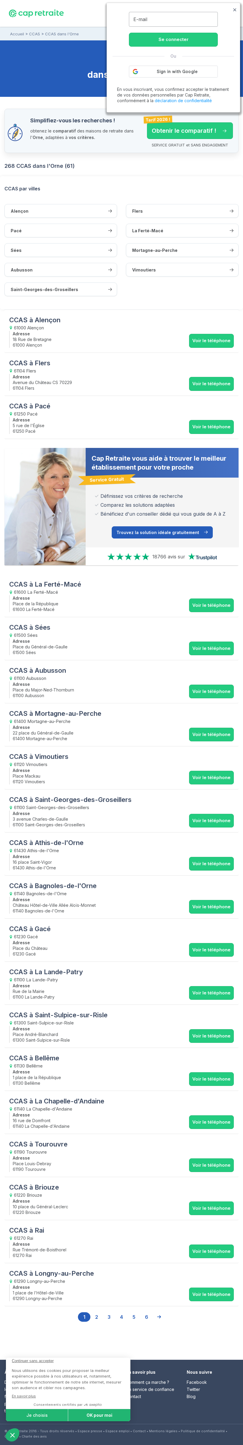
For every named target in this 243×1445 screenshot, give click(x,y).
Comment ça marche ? (147, 1382)
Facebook (197, 1382)
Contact (133, 1396)
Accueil (17, 33)
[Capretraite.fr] (36, 13)
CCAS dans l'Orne (62, 33)
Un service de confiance (150, 1389)
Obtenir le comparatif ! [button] (181, 128)
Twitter (193, 1389)
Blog (191, 1396)
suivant (159, 1317)
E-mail (140, 19)
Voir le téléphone (211, 340)
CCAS (34, 33)
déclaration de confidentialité (183, 100)
